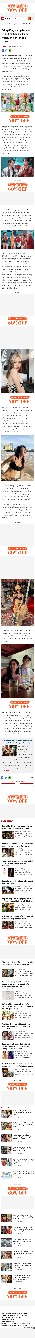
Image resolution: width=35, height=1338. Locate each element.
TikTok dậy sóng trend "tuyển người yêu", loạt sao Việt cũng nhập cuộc (22, 1266)
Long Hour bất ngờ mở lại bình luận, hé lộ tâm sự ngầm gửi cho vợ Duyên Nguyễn (23, 1230)
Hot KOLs (25, 24)
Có (8, 785)
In (33, 778)
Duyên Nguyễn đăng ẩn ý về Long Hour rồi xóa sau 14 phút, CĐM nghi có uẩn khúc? (23, 1218)
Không (26, 785)
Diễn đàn (8, 18)
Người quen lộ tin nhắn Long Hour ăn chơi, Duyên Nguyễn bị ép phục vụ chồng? (23, 1138)
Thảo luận (26, 47)
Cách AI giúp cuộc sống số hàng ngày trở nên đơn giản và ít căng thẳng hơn (23, 1174)
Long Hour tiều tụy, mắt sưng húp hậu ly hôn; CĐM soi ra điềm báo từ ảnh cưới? (22, 1278)
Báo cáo (31, 47)
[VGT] (2, 18)
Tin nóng (32, 24)
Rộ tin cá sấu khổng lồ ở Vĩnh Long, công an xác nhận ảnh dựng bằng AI (22, 1242)
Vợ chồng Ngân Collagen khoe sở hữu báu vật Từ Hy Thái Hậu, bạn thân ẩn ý (17, 741)
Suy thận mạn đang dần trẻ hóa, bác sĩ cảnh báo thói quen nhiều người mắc (23, 1162)
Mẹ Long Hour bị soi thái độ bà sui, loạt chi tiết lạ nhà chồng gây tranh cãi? (23, 1254)
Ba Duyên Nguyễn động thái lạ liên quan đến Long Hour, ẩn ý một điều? (22, 1114)
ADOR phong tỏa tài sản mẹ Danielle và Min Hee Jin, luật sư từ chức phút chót (23, 1150)
